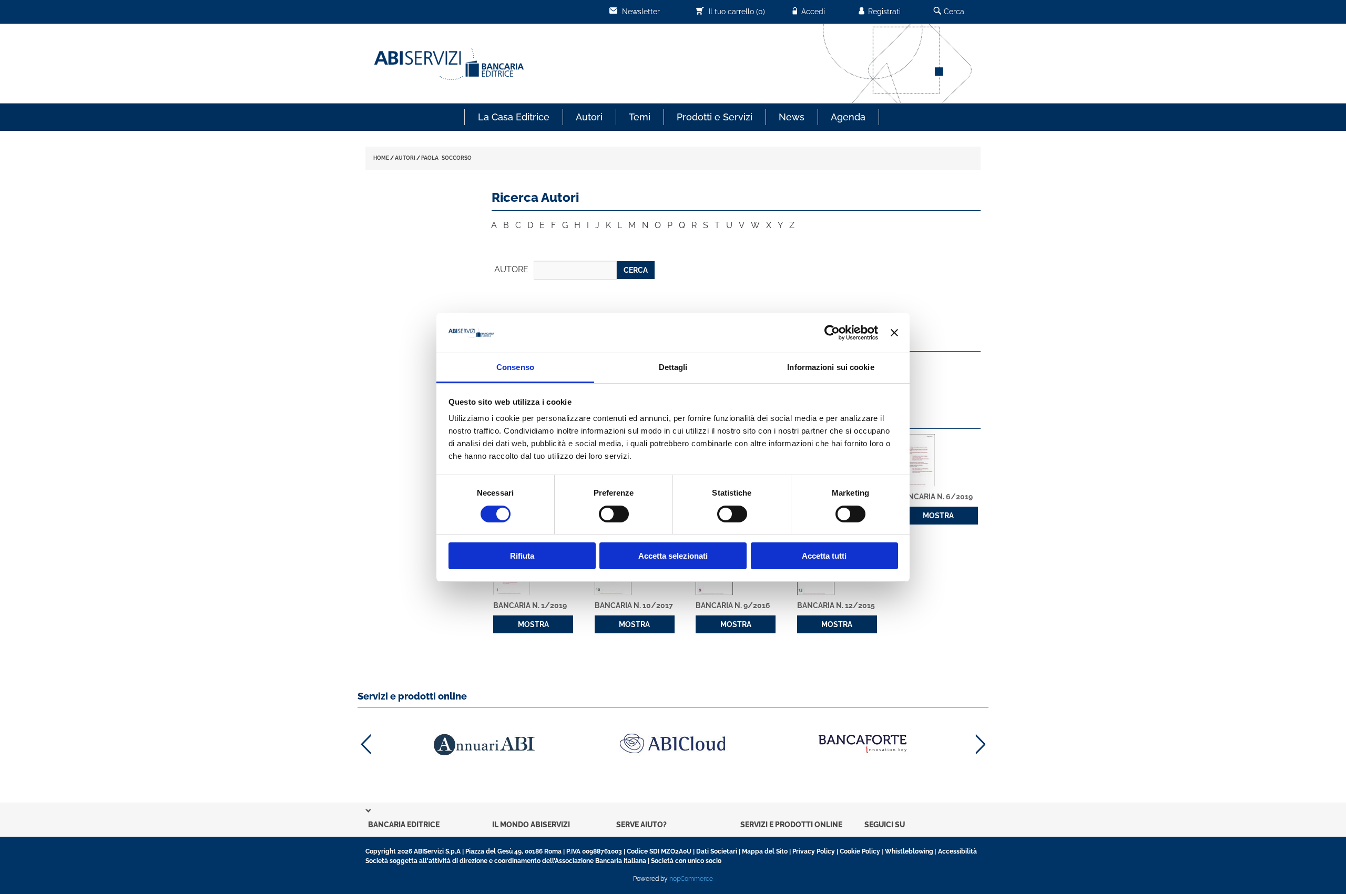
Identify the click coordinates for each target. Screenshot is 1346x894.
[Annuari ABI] (483, 744)
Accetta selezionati (673, 555)
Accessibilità (957, 851)
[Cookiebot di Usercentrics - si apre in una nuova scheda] (832, 333)
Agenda (848, 116)
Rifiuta (522, 555)
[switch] (614, 514)
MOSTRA (938, 515)
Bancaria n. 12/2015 (836, 605)
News (791, 116)
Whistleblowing (909, 851)
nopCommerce (691, 878)
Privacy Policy (813, 851)
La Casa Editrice (513, 116)
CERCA (636, 270)
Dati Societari (716, 851)
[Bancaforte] (862, 743)
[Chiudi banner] (894, 332)
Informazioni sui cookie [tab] (830, 367)
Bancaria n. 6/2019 (935, 496)
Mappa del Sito (765, 851)
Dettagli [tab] (673, 367)
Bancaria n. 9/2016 (733, 605)
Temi (639, 116)
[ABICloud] (673, 743)
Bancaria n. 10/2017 (634, 605)
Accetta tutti (824, 555)
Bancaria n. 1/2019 (530, 605)
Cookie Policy (860, 851)
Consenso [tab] (515, 367)
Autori (589, 116)
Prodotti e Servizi (714, 116)
